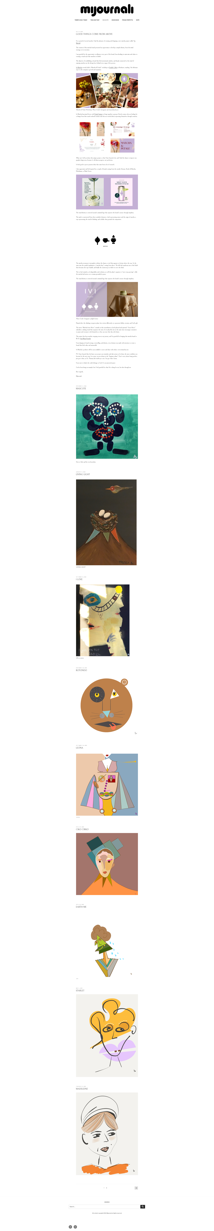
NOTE (137, 20)
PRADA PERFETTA (127, 20)
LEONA (79, 748)
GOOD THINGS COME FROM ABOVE (94, 34)
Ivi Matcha (79, 67)
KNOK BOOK (115, 20)
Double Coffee (113, 67)
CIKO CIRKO (82, 829)
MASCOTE (106, 20)
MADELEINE (82, 1089)
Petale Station (98, 114)
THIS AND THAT (94, 20)
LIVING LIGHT (83, 474)
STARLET (80, 990)
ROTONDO (81, 670)
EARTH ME (81, 907)
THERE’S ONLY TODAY (81, 20)
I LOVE (79, 579)
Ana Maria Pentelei (85, 338)
